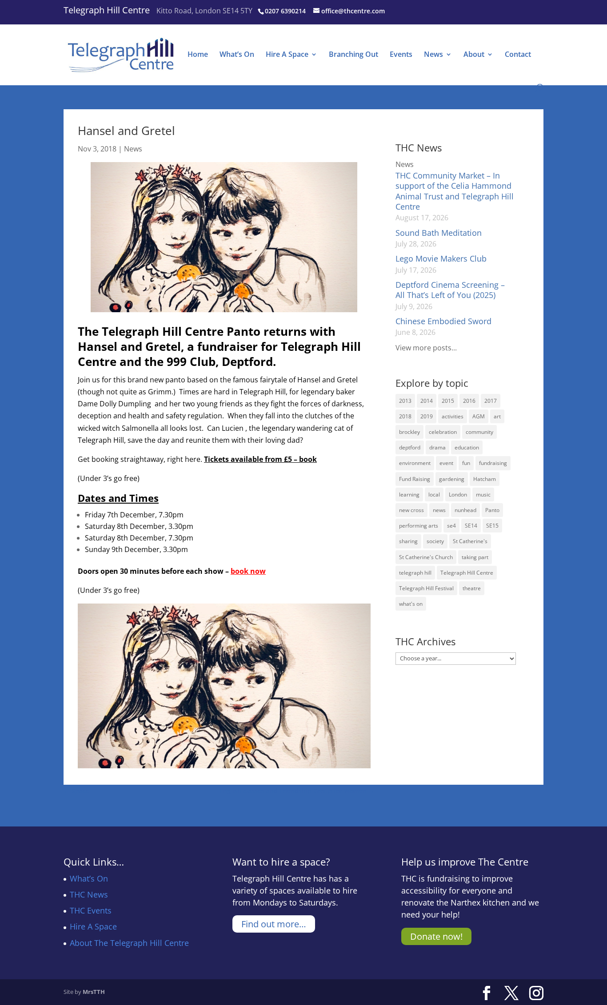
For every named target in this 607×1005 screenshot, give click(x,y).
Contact (518, 55)
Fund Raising (414, 479)
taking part (475, 557)
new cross (411, 510)
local (434, 494)
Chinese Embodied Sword (443, 321)
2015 (448, 401)
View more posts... (426, 348)
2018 (405, 416)
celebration (443, 432)
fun (466, 463)
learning (409, 494)
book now (248, 571)
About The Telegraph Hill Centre (129, 942)
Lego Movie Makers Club (441, 258)
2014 (426, 401)
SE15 (492, 525)
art (497, 416)
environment (415, 463)
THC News (89, 894)
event (446, 463)
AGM (478, 416)
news (439, 510)
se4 (451, 525)
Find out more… (273, 924)
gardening (451, 479)
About (473, 55)
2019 (426, 416)
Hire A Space (287, 55)
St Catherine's (470, 541)
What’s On (237, 55)
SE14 (471, 525)
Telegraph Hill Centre (107, 10)
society (435, 541)
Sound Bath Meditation (438, 232)
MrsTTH (94, 992)
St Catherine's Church (426, 557)
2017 (490, 401)
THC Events (91, 910)
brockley (409, 432)
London (458, 494)
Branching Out (353, 55)
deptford (409, 447)
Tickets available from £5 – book (260, 459)
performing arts (418, 525)
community (479, 432)
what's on (411, 604)
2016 (469, 401)
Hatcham (484, 479)
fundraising (493, 463)
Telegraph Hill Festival (426, 588)
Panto (492, 510)
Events (401, 55)
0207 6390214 (285, 11)
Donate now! (436, 936)
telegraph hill (415, 572)
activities (452, 416)
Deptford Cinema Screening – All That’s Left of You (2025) (450, 289)
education (467, 447)
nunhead (465, 510)
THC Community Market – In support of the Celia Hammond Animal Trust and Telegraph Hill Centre (454, 191)
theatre (472, 588)
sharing (408, 541)
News (433, 55)
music (483, 494)
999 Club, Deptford (220, 361)
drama (437, 447)
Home (198, 55)
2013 (405, 401)
